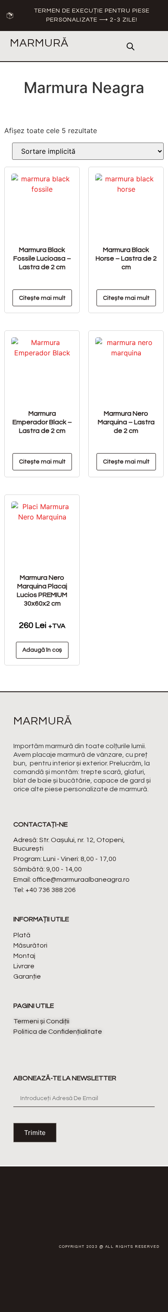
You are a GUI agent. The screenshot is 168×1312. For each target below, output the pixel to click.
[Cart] (151, 46)
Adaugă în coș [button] (42, 650)
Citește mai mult (42, 298)
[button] (104, 46)
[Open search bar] (130, 46)
